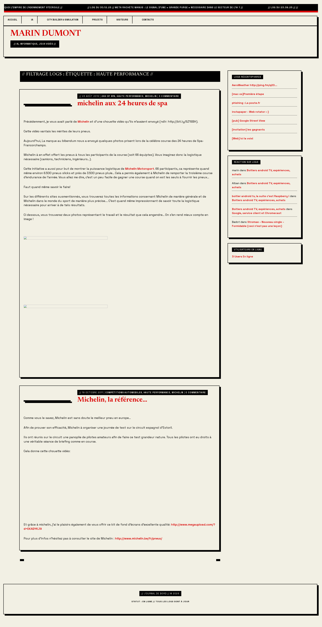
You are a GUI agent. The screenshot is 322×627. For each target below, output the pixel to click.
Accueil (12, 19)
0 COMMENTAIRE (169, 96)
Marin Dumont (45, 34)
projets (97, 19)
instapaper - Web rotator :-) (250, 112)
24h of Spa (108, 96)
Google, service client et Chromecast (256, 213)
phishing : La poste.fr (246, 103)
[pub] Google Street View (248, 120)
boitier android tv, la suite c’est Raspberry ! (260, 196)
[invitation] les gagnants (248, 129)
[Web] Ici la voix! (242, 138)
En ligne (242, 256)
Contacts (148, 19)
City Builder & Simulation (62, 19)
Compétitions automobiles (123, 392)
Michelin (151, 96)
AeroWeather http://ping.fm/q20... (254, 85)
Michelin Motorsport (139, 169)
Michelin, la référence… (112, 400)
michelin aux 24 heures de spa (122, 103)
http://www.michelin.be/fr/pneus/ (138, 538)
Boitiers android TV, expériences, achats (258, 200)
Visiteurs (122, 19)
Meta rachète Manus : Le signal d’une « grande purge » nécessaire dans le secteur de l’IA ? (169, 7)
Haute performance (130, 96)
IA (32, 19)
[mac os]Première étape (248, 94)
